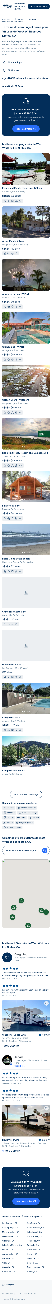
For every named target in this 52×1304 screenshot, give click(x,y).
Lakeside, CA (33, 1258)
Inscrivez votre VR (26, 128)
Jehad (18, 1057)
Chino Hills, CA (33, 1249)
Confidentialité (19, 1299)
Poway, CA (32, 1254)
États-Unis (19, 19)
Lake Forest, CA (34, 1232)
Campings (6, 19)
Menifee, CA (8, 1258)
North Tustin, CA (34, 1236)
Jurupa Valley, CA (10, 1254)
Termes (5, 1299)
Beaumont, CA (8, 1271)
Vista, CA (6, 1263)
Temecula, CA (33, 1241)
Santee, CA (32, 1263)
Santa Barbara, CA (35, 1227)
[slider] (10, 968)
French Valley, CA (10, 1236)
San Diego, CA (33, 1223)
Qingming (20, 954)
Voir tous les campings (26, 794)
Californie (32, 19)
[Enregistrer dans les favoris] (46, 1003)
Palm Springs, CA (10, 1227)
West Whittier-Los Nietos (12, 22)
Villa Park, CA (8, 1241)
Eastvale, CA (33, 1245)
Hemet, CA (32, 1271)
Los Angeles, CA (9, 1223)
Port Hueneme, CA (35, 1267)
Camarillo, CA (8, 1267)
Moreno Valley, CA (10, 1232)
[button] (21, 900)
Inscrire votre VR (39, 6)
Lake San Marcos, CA (12, 1245)
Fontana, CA (7, 1249)
